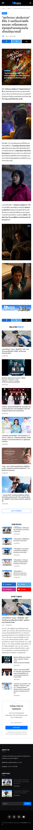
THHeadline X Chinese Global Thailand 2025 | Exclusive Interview (21, 562)
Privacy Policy (17, 734)
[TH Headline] (16, 3)
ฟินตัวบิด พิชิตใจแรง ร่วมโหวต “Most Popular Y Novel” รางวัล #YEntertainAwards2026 (13, 380)
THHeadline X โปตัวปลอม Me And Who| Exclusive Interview (21, 529)
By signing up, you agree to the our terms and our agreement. (16, 733)
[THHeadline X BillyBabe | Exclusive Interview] (7, 541)
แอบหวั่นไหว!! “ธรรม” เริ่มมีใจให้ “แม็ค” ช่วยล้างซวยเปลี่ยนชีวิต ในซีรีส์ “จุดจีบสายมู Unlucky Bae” (15, 351)
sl (7, 36)
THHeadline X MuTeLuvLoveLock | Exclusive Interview (20, 573)
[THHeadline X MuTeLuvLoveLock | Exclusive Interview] (7, 573)
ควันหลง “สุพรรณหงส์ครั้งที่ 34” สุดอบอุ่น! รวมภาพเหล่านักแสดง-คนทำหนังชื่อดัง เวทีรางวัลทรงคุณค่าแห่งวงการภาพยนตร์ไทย (16, 409)
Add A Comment (16, 511)
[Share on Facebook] (6, 41)
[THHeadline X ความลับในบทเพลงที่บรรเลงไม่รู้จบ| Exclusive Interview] (7, 551)
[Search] (30, 3)
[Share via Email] (26, 41)
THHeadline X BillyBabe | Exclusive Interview (22, 540)
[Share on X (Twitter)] (16, 41)
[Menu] (3, 3)
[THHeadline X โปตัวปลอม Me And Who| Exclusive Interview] (7, 530)
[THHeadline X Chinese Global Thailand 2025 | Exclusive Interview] (7, 562)
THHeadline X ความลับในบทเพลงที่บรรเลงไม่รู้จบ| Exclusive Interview (21, 550)
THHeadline (23, 823)
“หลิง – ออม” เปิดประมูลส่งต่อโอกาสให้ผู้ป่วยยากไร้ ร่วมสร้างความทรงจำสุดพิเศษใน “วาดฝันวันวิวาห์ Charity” (16, 468)
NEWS (4, 13)
